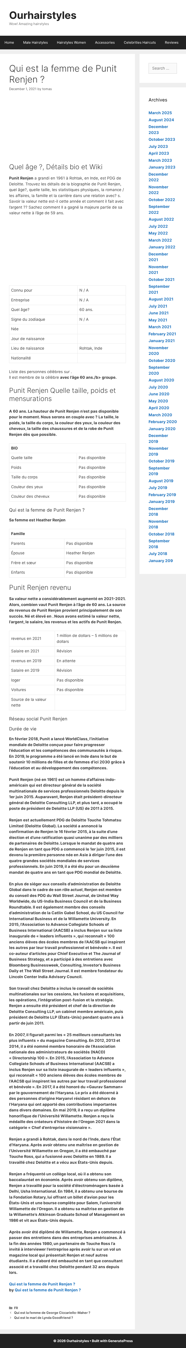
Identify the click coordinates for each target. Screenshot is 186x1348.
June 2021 (159, 313)
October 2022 (162, 199)
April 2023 (159, 153)
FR (16, 1308)
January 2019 (162, 501)
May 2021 (158, 320)
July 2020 (158, 387)
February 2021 (162, 334)
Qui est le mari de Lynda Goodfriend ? (43, 1318)
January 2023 (162, 167)
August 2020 (161, 380)
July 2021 (158, 306)
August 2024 (161, 120)
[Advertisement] (67, 131)
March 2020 (160, 415)
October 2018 (161, 534)
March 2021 (160, 327)
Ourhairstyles (42, 15)
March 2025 (160, 113)
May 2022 (158, 233)
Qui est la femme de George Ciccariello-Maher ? (52, 1313)
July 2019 (158, 487)
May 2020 (158, 401)
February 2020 (163, 421)
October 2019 (161, 461)
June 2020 (159, 394)
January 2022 (162, 247)
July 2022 (158, 226)
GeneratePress (120, 1341)
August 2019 (161, 481)
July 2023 (158, 146)
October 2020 (162, 360)
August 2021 (161, 299)
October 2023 (162, 139)
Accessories (105, 42)
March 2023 (160, 160)
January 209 (161, 560)
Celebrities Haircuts (140, 42)
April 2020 (159, 408)
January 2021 (162, 340)
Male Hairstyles (35, 42)
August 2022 (161, 219)
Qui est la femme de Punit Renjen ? (42, 1284)
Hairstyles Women (71, 42)
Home (9, 42)
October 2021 (161, 279)
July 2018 (158, 553)
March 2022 (160, 240)
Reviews (172, 42)
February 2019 (162, 494)
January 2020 (162, 429)
